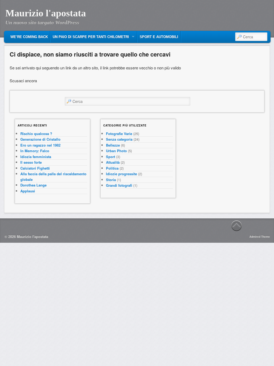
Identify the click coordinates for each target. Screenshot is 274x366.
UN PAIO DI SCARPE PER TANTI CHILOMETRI (90, 38)
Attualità (113, 162)
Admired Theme (259, 236)
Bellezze (113, 145)
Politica (112, 168)
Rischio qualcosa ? (36, 133)
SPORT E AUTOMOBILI (159, 37)
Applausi (27, 190)
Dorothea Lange (33, 185)
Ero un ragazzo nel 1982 (40, 145)
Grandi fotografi (119, 185)
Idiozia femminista (35, 156)
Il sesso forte (31, 162)
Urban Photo (116, 150)
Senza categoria (119, 139)
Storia (111, 179)
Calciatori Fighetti (35, 168)
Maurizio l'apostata (45, 13)
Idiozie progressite (121, 173)
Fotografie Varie (119, 133)
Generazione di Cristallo (40, 139)
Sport (110, 156)
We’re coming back (29, 37)
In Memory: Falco (34, 150)
